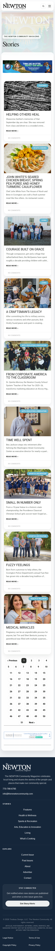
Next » (32, 722)
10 (47, 666)
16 (12, 679)
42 (20, 710)
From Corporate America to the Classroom (26, 375)
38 (28, 703)
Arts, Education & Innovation (27, 827)
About (27, 866)
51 (23, 722)
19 (37, 679)
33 (28, 697)
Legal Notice (8, 938)
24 (37, 685)
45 (45, 710)
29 (37, 691)
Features (27, 810)
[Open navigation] (49, 6)
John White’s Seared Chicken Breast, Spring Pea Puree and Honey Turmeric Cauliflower (24, 182)
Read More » (12, 131)
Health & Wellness (27, 815)
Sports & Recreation (27, 821)
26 (12, 691)
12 (20, 672)
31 (12, 697)
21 (12, 685)
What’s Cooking (27, 838)
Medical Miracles (20, 628)
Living (27, 833)
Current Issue (27, 855)
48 (28, 716)
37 (20, 703)
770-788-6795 (9, 789)
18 (28, 679)
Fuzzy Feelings (18, 565)
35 (45, 697)
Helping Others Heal (22, 114)
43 (28, 710)
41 (12, 710)
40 (45, 703)
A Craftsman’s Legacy (24, 312)
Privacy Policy (34, 945)
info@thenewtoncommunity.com (18, 794)
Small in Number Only (23, 503)
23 (28, 685)
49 (37, 716)
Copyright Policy (9, 945)
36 (12, 703)
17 (20, 679)
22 (20, 685)
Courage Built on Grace (25, 249)
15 (45, 672)
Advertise (27, 872)
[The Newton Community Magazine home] (27, 767)
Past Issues (27, 860)
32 (20, 697)
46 (12, 716)
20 (45, 679)
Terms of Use (34, 938)
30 (45, 691)
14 (37, 672)
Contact (27, 878)
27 (20, 691)
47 (20, 716)
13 (28, 672)
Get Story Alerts (27, 904)
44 (37, 710)
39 (37, 703)
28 (28, 691)
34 (37, 697)
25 (45, 685)
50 (45, 716)
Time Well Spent (19, 440)
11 (12, 672)
